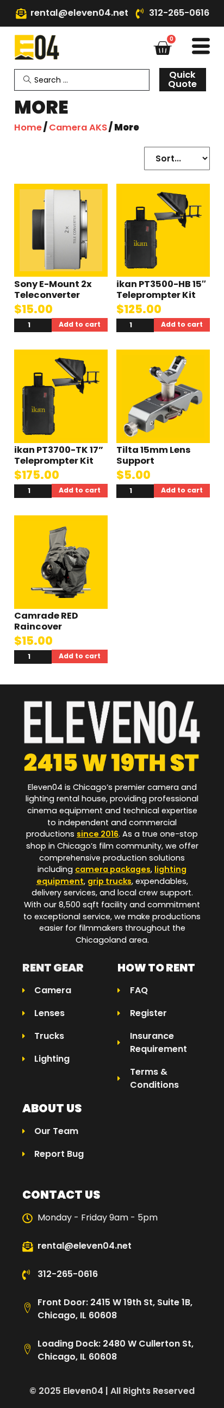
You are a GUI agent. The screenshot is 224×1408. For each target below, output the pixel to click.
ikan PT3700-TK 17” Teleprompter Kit (58, 455)
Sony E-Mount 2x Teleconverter (53, 289)
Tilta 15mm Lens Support (153, 455)
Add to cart (80, 324)
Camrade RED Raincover (46, 621)
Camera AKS (78, 127)
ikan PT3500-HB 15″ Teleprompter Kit (161, 289)
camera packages (113, 869)
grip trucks (110, 881)
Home (28, 127)
